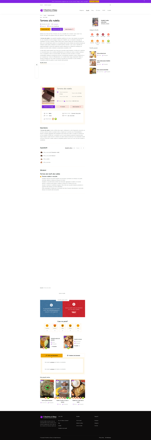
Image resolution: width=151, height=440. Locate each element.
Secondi (92, 42)
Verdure (108, 43)
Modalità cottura (68, 148)
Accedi (41, 4)
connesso (52, 362)
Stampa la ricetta (56, 29)
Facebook (96, 420)
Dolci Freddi (45, 17)
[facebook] (36, 67)
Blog (92, 10)
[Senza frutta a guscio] (55, 398)
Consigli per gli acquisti (62, 428)
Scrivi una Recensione (53, 355)
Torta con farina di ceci (101, 53)
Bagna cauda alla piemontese (102, 69)
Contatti (109, 10)
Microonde (73, 113)
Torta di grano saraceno (47, 400)
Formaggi (103, 36)
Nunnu (50, 113)
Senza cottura (78, 113)
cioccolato (51, 152)
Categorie (81, 10)
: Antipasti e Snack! (105, 22)
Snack (103, 43)
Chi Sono (98, 10)
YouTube (96, 425)
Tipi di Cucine (78, 420)
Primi (108, 36)
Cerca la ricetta (79, 425)
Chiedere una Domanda (74, 355)
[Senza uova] (53, 119)
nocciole (46, 162)
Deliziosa (52, 88)
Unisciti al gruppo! (47, 4)
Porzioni (77, 148)
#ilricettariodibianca (49, 308)
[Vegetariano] (56, 119)
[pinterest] (36, 76)
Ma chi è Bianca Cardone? (63, 420)
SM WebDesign (108, 437)
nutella (46, 159)
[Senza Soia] (46, 398)
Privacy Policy (101, 437)
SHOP (103, 10)
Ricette (87, 10)
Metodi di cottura (79, 423)
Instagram (96, 423)
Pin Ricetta (63, 106)
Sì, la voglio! (93, 1)
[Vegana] (67, 398)
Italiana (50, 115)
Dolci (41, 17)
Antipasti (92, 36)
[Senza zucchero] (65, 398)
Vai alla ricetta (44, 29)
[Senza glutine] (58, 398)
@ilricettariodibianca (53, 310)
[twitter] (36, 70)
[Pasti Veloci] (73, 398)
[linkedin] (36, 73)
